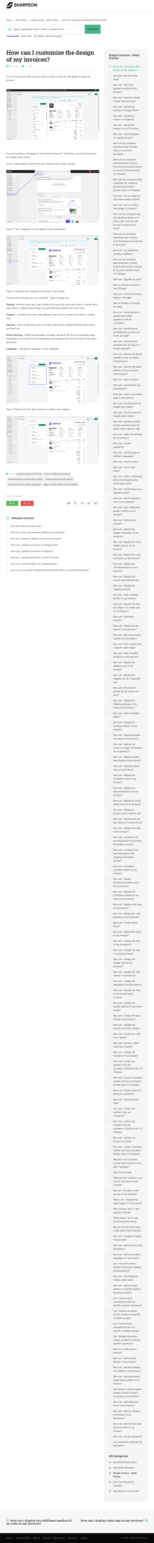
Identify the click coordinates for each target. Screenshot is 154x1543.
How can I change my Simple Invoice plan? (127, 1238)
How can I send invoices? (126, 461)
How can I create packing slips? (126, 1101)
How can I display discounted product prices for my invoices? (126, 883)
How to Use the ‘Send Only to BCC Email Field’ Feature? (127, 1229)
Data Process (59, 1538)
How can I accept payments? (127, 1436)
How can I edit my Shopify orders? (126, 715)
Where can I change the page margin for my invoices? (127, 1201)
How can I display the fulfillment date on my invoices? (124, 779)
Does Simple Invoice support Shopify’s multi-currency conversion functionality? (127, 1393)
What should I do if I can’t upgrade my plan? (126, 1210)
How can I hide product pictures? (125, 522)
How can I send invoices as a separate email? (127, 491)
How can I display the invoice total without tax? (126, 578)
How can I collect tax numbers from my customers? (124, 1112)
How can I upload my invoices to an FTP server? (35, 557)
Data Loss (72, 1538)
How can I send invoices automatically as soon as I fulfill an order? (126, 332)
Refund (37, 1538)
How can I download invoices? (123, 618)
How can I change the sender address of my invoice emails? (127, 1006)
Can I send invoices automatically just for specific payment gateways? (127, 1302)
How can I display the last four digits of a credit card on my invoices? (126, 607)
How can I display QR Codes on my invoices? (127, 933)
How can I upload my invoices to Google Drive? (34, 544)
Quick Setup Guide (122, 1172)
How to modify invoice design (57, 474)
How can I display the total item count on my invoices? (127, 556)
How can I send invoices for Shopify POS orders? (127, 405)
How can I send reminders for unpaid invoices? (34, 563)
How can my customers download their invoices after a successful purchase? (50, 570)
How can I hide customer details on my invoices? (125, 596)
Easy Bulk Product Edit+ (125, 1462)
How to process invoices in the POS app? (126, 286)
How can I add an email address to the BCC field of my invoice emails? (127, 1289)
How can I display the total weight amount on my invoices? (127, 545)
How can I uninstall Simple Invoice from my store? (36, 538)
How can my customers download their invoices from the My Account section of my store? (127, 239)
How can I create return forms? (125, 924)
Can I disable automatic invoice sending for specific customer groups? (127, 1314)
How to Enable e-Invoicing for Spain (126, 305)
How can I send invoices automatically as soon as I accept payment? (126, 345)
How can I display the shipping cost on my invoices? (124, 666)
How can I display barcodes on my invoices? (127, 830)
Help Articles (21, 20)
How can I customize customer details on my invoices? (125, 870)
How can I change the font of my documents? (126, 942)
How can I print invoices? (126, 379)
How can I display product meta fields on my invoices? (127, 758)
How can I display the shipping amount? (124, 587)
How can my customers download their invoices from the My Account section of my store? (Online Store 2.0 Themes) (127, 266)
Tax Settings (39, 36)
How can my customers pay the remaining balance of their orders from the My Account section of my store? (126, 221)
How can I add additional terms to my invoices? (126, 1403)
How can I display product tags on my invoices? (126, 768)
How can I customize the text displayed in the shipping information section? (125, 855)
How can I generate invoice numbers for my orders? (127, 636)
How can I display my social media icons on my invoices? (127, 802)
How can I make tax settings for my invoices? (127, 436)
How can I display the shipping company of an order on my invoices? (125, 704)
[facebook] (75, 503)
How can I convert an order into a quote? (127, 1035)
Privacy (9, 1538)
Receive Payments (54, 36)
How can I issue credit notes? (124, 469)
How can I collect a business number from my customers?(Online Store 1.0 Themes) (127, 1081)
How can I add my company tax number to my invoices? (127, 1369)
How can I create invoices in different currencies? (127, 1092)
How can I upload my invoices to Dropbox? (32, 551)
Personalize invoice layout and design (24, 484)
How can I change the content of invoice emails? (126, 1026)
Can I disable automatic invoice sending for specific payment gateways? (127, 1340)
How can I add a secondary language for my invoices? (126, 1256)
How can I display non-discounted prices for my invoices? (125, 791)
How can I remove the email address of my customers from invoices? (127, 370)
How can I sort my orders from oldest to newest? (125, 206)
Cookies (83, 1538)
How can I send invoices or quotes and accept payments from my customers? (126, 317)
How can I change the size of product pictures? (126, 952)
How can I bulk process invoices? (125, 1351)
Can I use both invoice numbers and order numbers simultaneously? (127, 1267)
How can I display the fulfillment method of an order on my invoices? (126, 895)
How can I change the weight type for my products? (124, 963)
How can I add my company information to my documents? (126, 1415)
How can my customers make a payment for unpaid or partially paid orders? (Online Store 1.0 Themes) (127, 185)
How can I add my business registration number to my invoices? (126, 1380)
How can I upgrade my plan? (127, 279)
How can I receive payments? (122, 445)
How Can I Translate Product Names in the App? (127, 296)
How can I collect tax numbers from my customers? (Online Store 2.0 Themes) (127, 1127)
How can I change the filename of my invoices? (125, 1054)
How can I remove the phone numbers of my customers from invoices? (127, 358)
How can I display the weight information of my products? (126, 533)
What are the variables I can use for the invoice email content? (127, 1181)
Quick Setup (26, 36)
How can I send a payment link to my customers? (126, 500)
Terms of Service (23, 1538)
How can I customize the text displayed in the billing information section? (127, 841)
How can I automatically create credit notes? (125, 1278)
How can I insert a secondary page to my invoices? (127, 396)
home (9, 20)
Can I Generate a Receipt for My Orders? (127, 1444)
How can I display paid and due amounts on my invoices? (128, 820)
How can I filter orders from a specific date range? (127, 646)
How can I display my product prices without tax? (127, 811)
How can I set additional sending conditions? (125, 252)
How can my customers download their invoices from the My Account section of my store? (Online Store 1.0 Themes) (127, 166)
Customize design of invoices (29, 474)
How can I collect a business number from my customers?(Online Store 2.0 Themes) (127, 1150)
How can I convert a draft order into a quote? (126, 1045)
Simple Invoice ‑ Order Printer (44, 20)
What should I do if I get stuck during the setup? (125, 1219)
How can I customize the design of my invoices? (126, 68)
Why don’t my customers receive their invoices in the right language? (127, 1163)
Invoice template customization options (25, 479)
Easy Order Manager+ (124, 1467)
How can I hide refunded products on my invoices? (125, 655)
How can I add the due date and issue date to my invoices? (127, 1427)
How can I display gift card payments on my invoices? (126, 915)
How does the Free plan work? (26, 526)
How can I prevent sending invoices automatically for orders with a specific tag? (126, 425)
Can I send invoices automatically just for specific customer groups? (126, 1327)
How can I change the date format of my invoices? (127, 1017)
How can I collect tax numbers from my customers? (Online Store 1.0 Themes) (127, 1066)
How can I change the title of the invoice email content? (126, 994)
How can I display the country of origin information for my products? (127, 748)
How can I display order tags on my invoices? (127, 906)
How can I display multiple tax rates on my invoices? (126, 737)
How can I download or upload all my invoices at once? (126, 691)
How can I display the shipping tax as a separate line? (126, 679)
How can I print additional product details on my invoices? (126, 511)
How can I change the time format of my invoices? (126, 973)
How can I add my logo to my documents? (127, 1247)
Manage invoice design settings (59, 479)
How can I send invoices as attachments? (126, 387)
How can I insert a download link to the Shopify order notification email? (127, 480)
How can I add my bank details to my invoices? (124, 1360)
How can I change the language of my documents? (127, 983)
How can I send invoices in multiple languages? (126, 454)
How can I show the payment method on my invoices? (38, 532)
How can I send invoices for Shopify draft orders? (127, 414)
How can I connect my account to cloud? (124, 1139)
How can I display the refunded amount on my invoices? (125, 567)
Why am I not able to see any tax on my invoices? (126, 1192)
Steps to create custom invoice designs (61, 484)
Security (46, 1538)
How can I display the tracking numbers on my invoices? (125, 726)
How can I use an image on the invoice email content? (126, 197)
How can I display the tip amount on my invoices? (126, 627)
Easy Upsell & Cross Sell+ (126, 1491)
